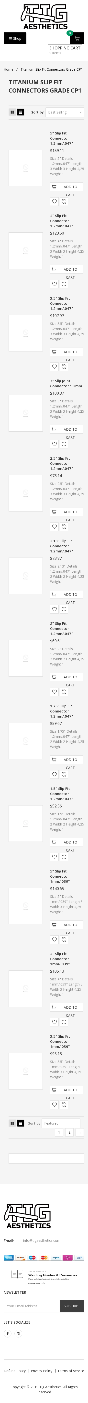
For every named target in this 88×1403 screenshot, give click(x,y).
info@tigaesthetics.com (41, 1240)
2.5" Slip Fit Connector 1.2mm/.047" (61, 463)
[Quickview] (64, 201)
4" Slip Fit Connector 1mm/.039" (60, 958)
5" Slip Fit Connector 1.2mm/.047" (61, 138)
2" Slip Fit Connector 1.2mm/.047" (61, 628)
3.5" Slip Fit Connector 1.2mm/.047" (61, 303)
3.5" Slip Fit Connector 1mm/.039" (60, 1041)
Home (8, 69)
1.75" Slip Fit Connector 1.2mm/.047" (61, 711)
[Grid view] (12, 112)
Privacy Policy (41, 1370)
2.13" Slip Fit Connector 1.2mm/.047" (61, 545)
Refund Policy (15, 1370)
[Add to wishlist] (54, 201)
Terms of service (70, 1370)
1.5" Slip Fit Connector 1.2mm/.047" (61, 793)
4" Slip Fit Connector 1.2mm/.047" (61, 220)
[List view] (20, 112)
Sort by (37, 112)
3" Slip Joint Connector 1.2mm (66, 383)
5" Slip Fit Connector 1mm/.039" (60, 876)
